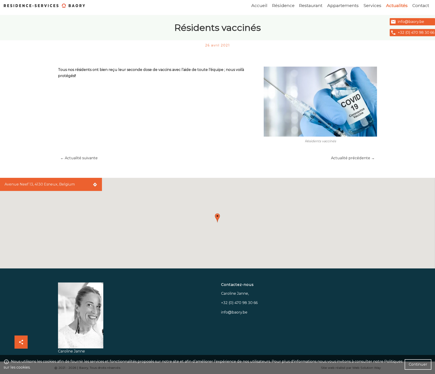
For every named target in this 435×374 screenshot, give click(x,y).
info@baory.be (411, 21)
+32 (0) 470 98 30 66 (416, 32)
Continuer (418, 364)
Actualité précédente (353, 158)
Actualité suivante (79, 158)
